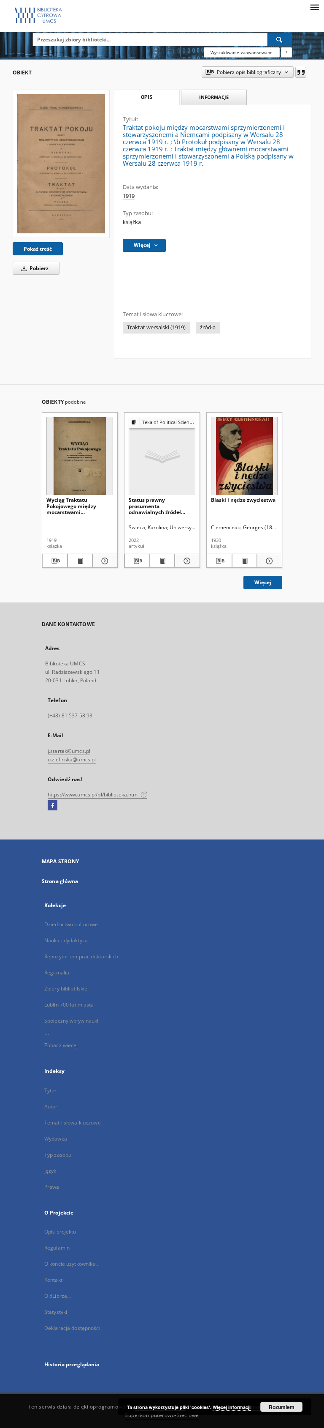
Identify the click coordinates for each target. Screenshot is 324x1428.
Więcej (262, 582)
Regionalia (56, 972)
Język (50, 1170)
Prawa (51, 1186)
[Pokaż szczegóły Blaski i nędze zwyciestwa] (268, 560)
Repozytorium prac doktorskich (81, 956)
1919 (129, 196)
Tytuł (50, 1090)
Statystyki (55, 1312)
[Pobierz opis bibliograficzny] (55, 560)
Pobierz (38, 268)
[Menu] (314, 7)
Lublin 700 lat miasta (69, 1004)
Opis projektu (60, 1231)
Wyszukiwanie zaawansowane (242, 52)
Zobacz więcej (61, 1045)
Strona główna (60, 881)
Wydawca (55, 1138)
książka (132, 222)
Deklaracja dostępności (72, 1328)
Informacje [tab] (214, 97)
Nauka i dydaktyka (66, 940)
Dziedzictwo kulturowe (71, 924)
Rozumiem (281, 1407)
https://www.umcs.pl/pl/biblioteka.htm (93, 794)
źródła (208, 327)
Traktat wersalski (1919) (156, 327)
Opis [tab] (146, 97)
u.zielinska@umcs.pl (72, 759)
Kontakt (53, 1279)
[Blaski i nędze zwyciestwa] (244, 456)
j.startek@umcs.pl (69, 751)
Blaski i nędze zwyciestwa (243, 499)
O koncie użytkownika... (72, 1263)
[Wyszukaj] (279, 39)
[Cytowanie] (300, 72)
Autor (51, 1106)
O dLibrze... (57, 1295)
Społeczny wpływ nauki (71, 1020)
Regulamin (57, 1247)
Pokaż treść (38, 248)
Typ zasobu (57, 1154)
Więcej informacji (232, 1407)
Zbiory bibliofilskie (65, 988)
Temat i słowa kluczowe (72, 1122)
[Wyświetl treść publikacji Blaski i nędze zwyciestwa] (244, 560)
